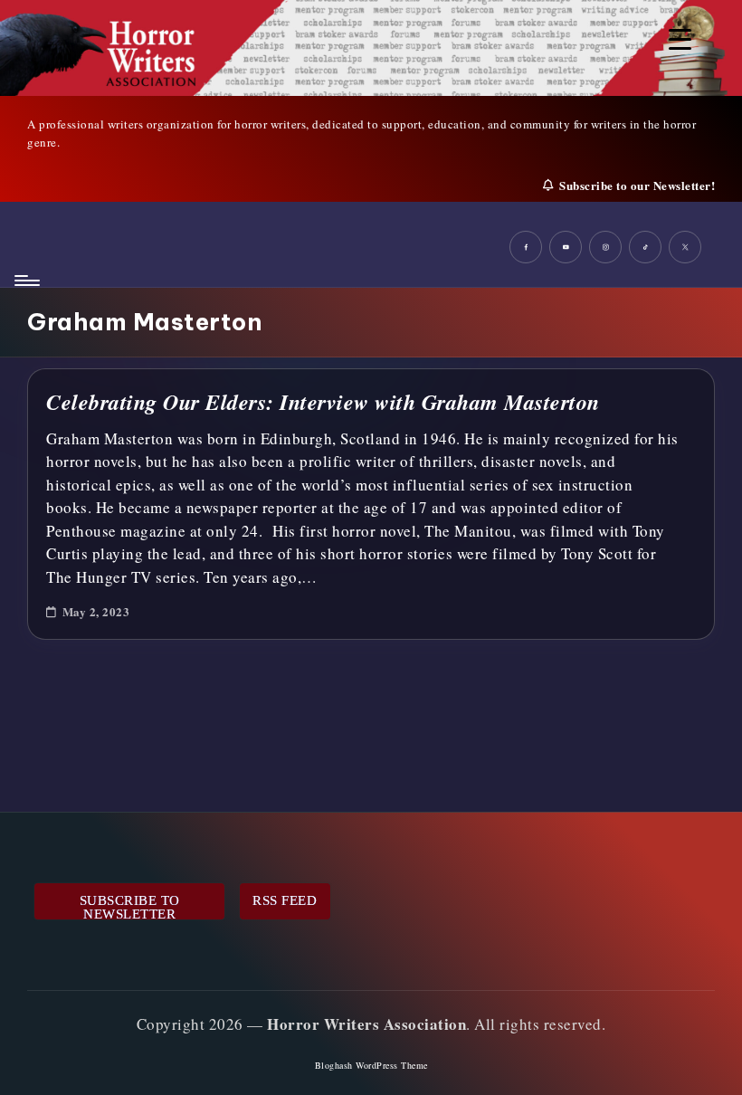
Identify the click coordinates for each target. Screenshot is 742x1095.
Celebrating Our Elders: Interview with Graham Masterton (323, 401)
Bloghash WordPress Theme (371, 1065)
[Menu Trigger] (680, 38)
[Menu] (25, 280)
